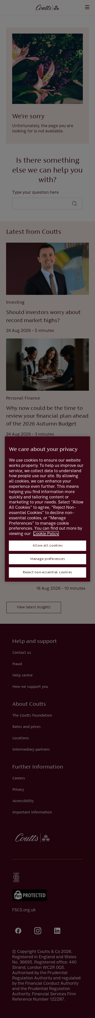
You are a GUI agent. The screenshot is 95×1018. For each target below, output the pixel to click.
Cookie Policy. (46, 533)
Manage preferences (47, 559)
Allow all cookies (47, 546)
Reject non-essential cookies (47, 572)
